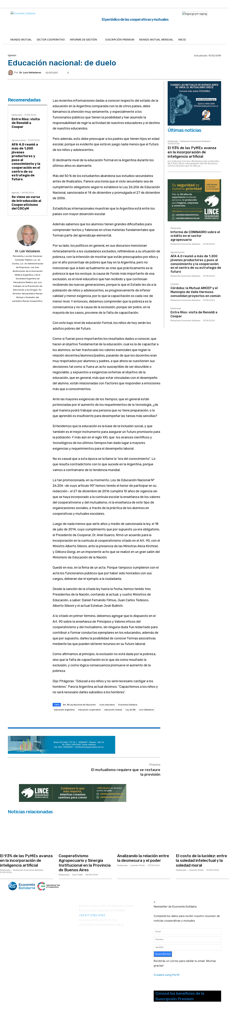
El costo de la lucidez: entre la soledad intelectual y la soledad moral (201, 860)
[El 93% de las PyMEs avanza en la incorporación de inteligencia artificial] (26, 833)
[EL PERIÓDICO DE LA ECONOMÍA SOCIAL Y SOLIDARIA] (78, 886)
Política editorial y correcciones (26, 946)
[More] (116, 719)
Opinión (12, 55)
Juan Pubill (77, 875)
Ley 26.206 (130, 709)
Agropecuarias (19, 140)
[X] (218, 4)
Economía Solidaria (127, 704)
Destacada (17, 115)
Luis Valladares (146, 709)
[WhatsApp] (99, 719)
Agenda (15, 193)
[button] (185, 3)
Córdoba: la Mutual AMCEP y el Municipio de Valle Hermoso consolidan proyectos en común (195, 292)
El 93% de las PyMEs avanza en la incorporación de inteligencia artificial (192, 152)
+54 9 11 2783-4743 (92, 915)
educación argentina (64, 709)
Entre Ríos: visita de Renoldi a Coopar (26, 123)
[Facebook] (196, 4)
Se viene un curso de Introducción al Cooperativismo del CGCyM (26, 202)
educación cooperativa (89, 709)
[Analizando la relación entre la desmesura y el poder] (143, 833)
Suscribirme (162, 954)
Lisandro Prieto (137, 865)
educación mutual (113, 709)
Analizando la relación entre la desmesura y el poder (143, 858)
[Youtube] (174, 1017)
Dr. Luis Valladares (30, 72)
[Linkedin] (211, 4)
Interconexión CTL (91, 952)
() (85, 947)
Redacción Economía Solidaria (195, 141)
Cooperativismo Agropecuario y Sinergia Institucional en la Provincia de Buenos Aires (85, 862)
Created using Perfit (166, 974)
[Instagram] (204, 4)
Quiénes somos (17, 941)
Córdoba (174, 284)
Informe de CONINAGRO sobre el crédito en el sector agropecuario (195, 236)
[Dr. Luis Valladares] (11, 72)
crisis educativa (107, 704)
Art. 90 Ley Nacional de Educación (79, 704)
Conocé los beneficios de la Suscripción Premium (179, 996)
